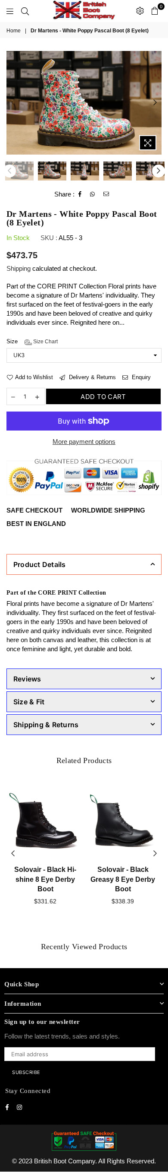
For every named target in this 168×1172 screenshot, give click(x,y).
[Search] (25, 10)
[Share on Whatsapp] (92, 194)
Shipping (18, 268)
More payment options (84, 441)
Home (13, 31)
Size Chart (45, 342)
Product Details (39, 564)
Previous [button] (12, 102)
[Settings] (140, 10)
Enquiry (140, 377)
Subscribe (26, 1072)
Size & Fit (28, 701)
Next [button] (155, 102)
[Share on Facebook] (80, 194)
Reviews (27, 679)
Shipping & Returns (45, 724)
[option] (84, 103)
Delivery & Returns (91, 377)
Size (32, 341)
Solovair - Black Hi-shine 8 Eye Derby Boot (45, 879)
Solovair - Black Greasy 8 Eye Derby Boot (122, 879)
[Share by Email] (106, 194)
